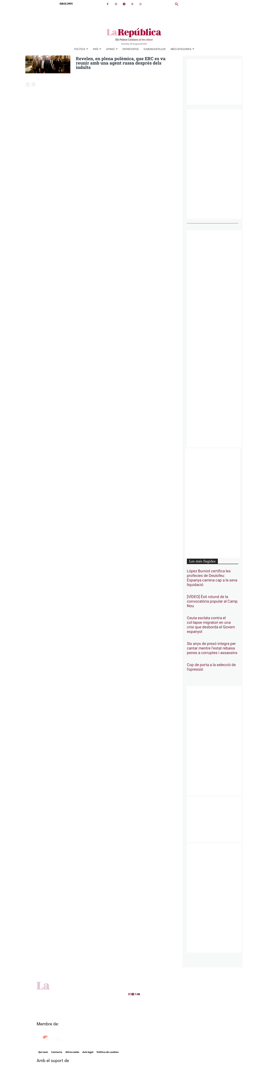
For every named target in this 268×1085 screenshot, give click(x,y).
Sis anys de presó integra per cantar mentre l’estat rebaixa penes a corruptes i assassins (212, 648)
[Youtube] (138, 994)
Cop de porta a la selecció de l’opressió (211, 667)
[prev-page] (27, 84)
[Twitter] (132, 4)
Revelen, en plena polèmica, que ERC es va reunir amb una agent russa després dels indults (121, 63)
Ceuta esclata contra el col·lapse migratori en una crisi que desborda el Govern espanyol (211, 625)
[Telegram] (124, 4)
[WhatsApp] (140, 4)
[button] (176, 4)
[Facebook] (107, 4)
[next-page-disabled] (33, 84)
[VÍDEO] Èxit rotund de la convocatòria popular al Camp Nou (212, 601)
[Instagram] (116, 4)
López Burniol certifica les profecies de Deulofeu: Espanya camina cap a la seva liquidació (212, 578)
